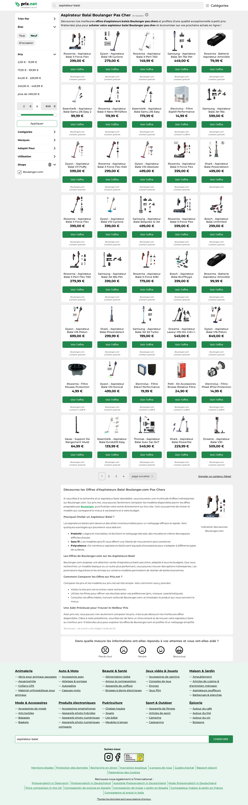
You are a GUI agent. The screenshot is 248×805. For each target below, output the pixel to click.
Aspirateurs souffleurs (207, 690)
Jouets (109, 713)
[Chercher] (54, 5)
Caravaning (156, 722)
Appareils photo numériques (81, 717)
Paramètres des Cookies (124, 772)
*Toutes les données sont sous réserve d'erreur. (124, 799)
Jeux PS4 (155, 690)
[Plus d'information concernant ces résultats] (146, 14)
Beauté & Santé (114, 671)
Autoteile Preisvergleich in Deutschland (139, 783)
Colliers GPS (26, 685)
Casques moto (71, 690)
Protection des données (72, 767)
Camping (155, 717)
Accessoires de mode (32, 708)
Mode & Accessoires (31, 703)
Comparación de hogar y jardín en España (140, 788)
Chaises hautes (115, 708)
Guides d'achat (184, 767)
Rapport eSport (207, 767)
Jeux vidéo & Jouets (162, 671)
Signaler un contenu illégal (214, 476)
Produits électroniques (77, 703)
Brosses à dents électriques (123, 690)
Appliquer (37, 123)
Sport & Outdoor (159, 703)
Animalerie (24, 671)
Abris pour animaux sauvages (37, 676)
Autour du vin (201, 717)
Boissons (198, 722)
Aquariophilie (27, 681)
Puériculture (112, 703)
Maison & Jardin (202, 671)
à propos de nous (160, 767)
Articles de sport (160, 713)
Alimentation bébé (117, 676)
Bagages (24, 717)
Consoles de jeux (160, 681)
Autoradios (69, 685)
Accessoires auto (73, 676)
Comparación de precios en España (87, 788)
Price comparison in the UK (44, 788)
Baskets (23, 722)
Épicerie (195, 703)
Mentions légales (42, 767)
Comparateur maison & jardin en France (197, 788)
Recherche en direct (103, 767)
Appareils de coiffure (119, 685)
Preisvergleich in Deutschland (91, 783)
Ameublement (202, 676)
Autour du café (202, 708)
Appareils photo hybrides (78, 713)
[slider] (19, 115)
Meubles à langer (116, 722)
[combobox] (130, 5)
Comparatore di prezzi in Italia (124, 792)
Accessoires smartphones (78, 708)
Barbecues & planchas (207, 695)
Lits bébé (111, 717)
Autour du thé (202, 713)
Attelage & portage (74, 681)
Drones (154, 685)
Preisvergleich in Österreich (50, 783)
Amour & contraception (120, 681)
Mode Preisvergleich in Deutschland (192, 783)
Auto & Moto (69, 671)
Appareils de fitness (162, 708)
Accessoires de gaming (164, 676)
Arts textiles (26, 713)
